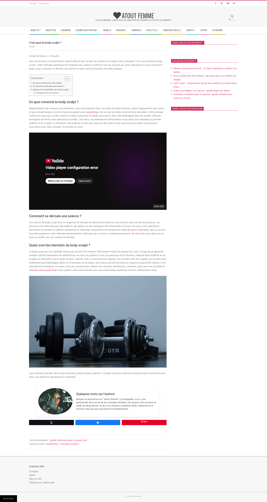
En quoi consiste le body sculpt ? (47, 83)
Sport (32, 46)
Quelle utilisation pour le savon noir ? (69, 440)
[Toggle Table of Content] (66, 78)
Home (32, 474)
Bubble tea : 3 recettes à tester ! (63, 443)
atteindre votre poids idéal (43, 270)
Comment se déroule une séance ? (48, 86)
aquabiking (92, 112)
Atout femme (138, 15)
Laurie (137, 399)
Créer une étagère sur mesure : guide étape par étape (201, 90)
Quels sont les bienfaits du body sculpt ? (51, 89)
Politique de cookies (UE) (41, 482)
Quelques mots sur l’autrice (48, 93)
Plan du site (44, 3)
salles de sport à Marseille (134, 229)
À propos (33, 3)
